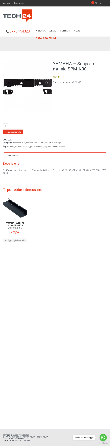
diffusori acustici (22, 147)
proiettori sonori (37, 147)
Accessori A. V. (19, 143)
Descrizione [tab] (12, 155)
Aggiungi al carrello (13, 132)
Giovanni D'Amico (26, 441)
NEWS (77, 30)
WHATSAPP (21, 3)
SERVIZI (53, 30)
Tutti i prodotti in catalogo (50, 143)
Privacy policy (29, 437)
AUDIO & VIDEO (32, 143)
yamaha (62, 147)
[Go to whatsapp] (103, 437)
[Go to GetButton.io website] (103, 443)
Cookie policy (42, 437)
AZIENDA (41, 30)
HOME (7, 3)
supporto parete (51, 147)
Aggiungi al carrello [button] (16, 240)
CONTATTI (65, 30)
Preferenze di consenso (14, 439)
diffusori (10, 147)
